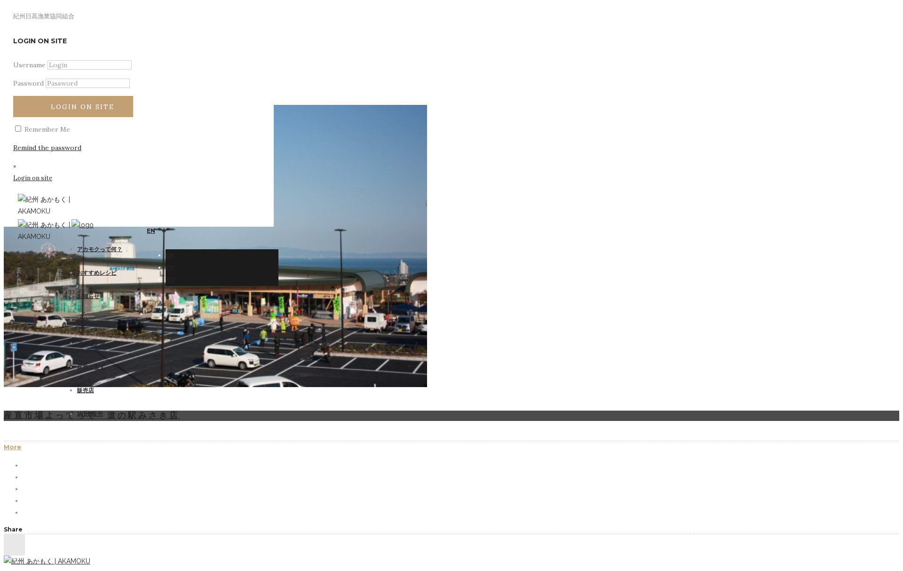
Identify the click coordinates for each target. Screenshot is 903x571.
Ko (170, 279)
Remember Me (46, 129)
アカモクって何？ (99, 249)
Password (28, 83)
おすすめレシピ (97, 272)
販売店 (85, 390)
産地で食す (91, 366)
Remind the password (47, 147)
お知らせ (88, 296)
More (12, 447)
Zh (170, 267)
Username (29, 65)
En (170, 255)
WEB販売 (90, 413)
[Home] (82, 225)
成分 (82, 319)
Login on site (82, 107)
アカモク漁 (91, 343)
